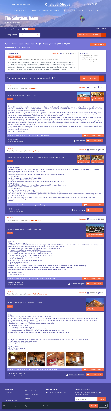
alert (19, 56)
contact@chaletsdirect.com (57, 392)
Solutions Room (47, 10)
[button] (37, 35)
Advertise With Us (11, 400)
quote (11, 56)
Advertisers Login (31, 391)
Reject (103, 406)
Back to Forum (99, 44)
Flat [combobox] (22, 35)
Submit (102, 399)
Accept (94, 406)
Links (6, 396)
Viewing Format (11, 35)
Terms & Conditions (31, 394)
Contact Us (8, 392)
